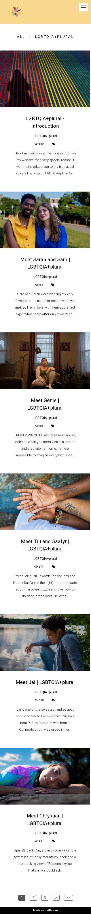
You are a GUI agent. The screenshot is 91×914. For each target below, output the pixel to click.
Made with (45, 910)
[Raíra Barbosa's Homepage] (16, 12)
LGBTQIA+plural (54, 36)
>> (68, 898)
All (21, 36)
